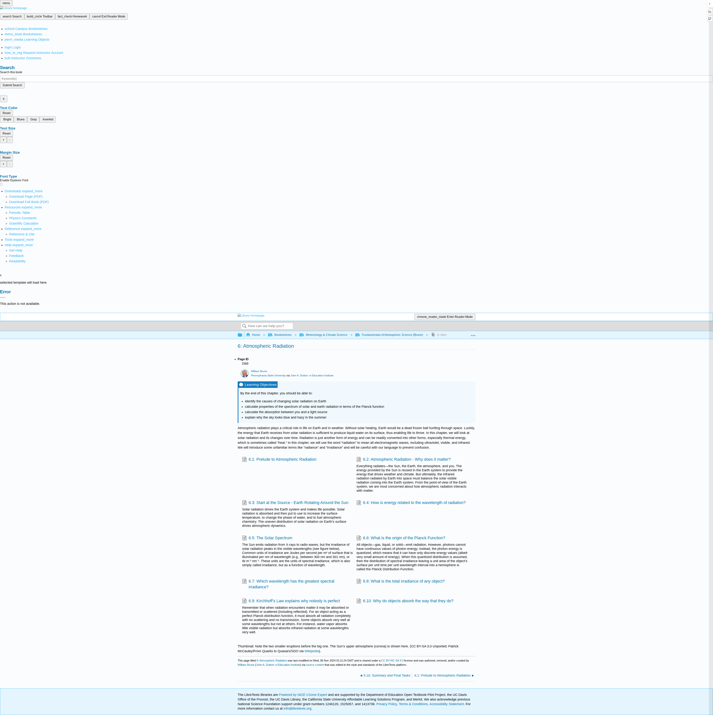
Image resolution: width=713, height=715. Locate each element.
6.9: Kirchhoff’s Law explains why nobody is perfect (294, 601)
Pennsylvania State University (268, 375)
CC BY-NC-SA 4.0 (392, 660)
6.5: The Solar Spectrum (270, 538)
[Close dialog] (2, 297)
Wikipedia (312, 651)
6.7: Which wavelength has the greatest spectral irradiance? (291, 584)
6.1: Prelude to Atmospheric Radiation (282, 459)
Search (244, 326)
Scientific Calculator (23, 223)
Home (256, 334)
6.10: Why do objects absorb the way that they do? (408, 601)
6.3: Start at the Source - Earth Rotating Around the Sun (298, 502)
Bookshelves (283, 334)
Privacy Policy (386, 704)
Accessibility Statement (446, 704)
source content (315, 664)
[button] (16, 256)
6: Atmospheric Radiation (272, 660)
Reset (6, 113)
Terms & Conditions (413, 704)
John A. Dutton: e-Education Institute (312, 375)
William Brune (259, 371)
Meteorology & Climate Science (326, 334)
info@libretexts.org (297, 708)
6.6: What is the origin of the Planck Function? (404, 538)
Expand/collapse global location (473, 334)
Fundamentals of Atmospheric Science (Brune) (392, 334)
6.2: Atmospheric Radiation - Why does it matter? (407, 459)
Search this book (11, 72)
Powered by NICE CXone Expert (303, 695)
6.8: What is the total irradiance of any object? (404, 581)
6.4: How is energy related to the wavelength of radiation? (414, 502)
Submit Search (12, 85)
